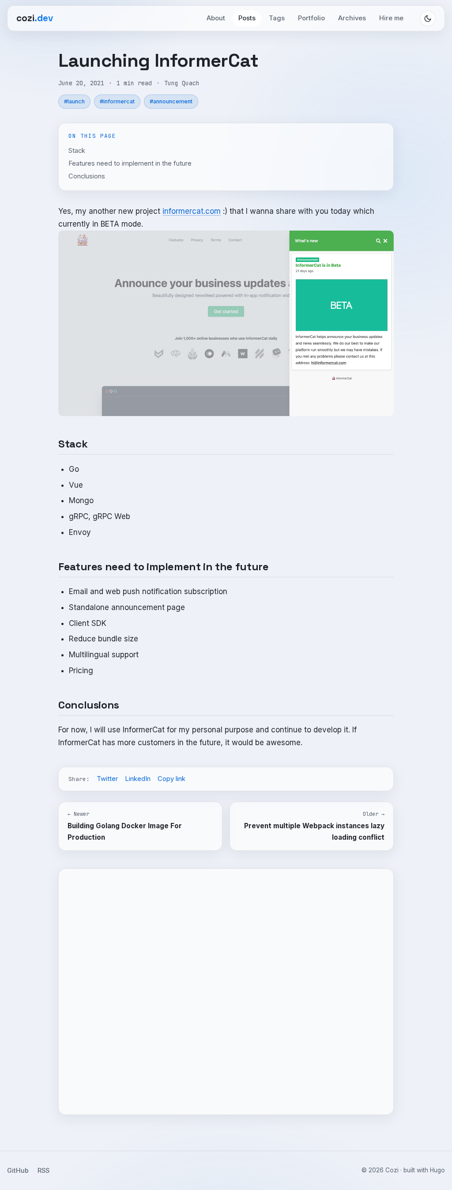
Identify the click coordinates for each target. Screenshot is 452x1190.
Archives (352, 18)
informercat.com (191, 211)
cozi (34, 18)
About (216, 18)
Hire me (391, 18)
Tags (277, 18)
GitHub (18, 1170)
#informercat (117, 101)
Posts (247, 18)
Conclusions (86, 176)
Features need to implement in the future (130, 163)
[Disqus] (226, 989)
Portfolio (311, 18)
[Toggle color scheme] (428, 19)
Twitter (107, 779)
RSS (43, 1170)
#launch (74, 101)
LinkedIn (138, 779)
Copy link (171, 779)
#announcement (171, 101)
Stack (76, 151)
